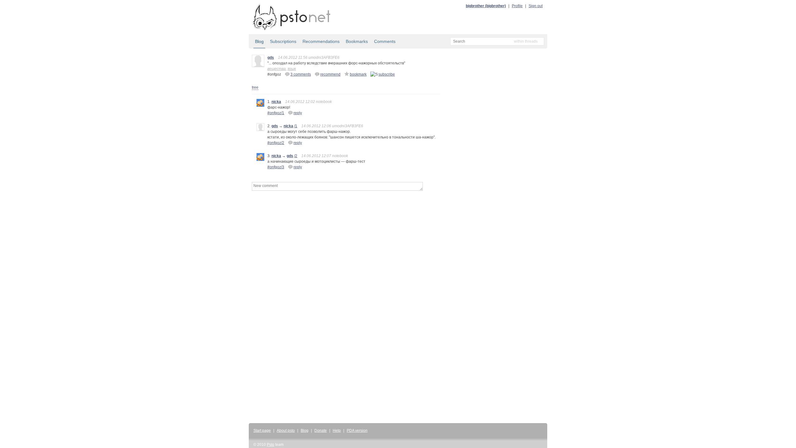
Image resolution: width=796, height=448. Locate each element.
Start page (262, 430)
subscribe (386, 74)
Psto (270, 444)
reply (298, 113)
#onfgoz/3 (275, 167)
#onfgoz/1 (275, 113)
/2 (295, 156)
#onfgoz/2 (275, 143)
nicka (276, 102)
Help (337, 430)
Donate (320, 430)
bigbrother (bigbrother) (486, 6)
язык (292, 69)
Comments (385, 41)
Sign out (536, 6)
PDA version (357, 430)
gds (270, 57)
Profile (517, 6)
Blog (259, 41)
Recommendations (321, 41)
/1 (295, 126)
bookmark (358, 74)
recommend (330, 74)
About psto (286, 430)
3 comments (300, 74)
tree (255, 87)
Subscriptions (283, 41)
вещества (276, 69)
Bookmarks (357, 41)
